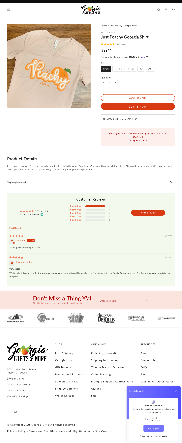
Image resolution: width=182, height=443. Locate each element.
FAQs (144, 367)
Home (104, 25)
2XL (151, 70)
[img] (16, 236)
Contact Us (148, 360)
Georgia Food (64, 360)
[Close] (176, 390)
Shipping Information (105, 360)
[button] (158, 10)
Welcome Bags (65, 395)
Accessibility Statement (76, 431)
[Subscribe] (146, 300)
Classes (96, 388)
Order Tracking (101, 374)
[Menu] (8, 10)
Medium (120, 70)
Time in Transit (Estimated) (108, 367)
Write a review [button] (148, 212)
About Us (147, 353)
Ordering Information (105, 353)
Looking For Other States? (158, 381)
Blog (143, 374)
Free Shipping (64, 353)
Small (107, 70)
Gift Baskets (63, 367)
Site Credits (103, 431)
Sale (94, 395)
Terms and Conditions (43, 431)
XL (142, 70)
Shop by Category (66, 388)
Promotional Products (69, 374)
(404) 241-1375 (138, 140)
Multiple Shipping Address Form (112, 381)
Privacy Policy (16, 431)
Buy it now (138, 106)
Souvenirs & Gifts (66, 381)
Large (132, 70)
